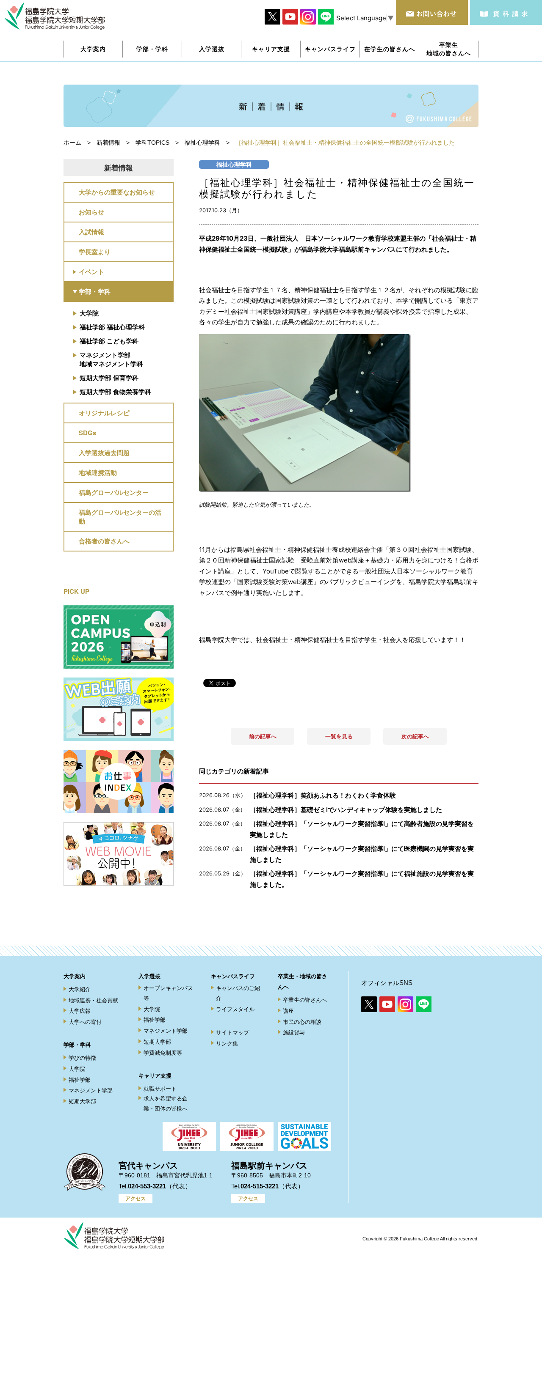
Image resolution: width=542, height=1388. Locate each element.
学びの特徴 (82, 1058)
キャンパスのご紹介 (238, 993)
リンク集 (227, 1043)
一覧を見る (339, 736)
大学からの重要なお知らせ (117, 192)
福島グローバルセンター (114, 492)
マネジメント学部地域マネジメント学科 (111, 359)
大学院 (89, 313)
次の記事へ (415, 736)
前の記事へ (263, 736)
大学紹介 (80, 989)
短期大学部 (82, 1101)
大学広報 (80, 1011)
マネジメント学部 (91, 1090)
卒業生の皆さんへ (305, 1000)
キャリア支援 (154, 1076)
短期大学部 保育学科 (109, 377)
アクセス (135, 1198)
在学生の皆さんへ (389, 48)
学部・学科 (95, 291)
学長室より (95, 251)
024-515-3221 (260, 1186)
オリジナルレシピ (104, 412)
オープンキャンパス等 (168, 993)
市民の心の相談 (302, 1022)
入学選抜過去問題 (104, 452)
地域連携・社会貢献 (93, 1000)
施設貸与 (294, 1032)
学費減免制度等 (163, 1053)
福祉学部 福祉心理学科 (112, 327)
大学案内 (75, 976)
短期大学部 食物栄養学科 (115, 391)
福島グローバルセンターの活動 (120, 516)
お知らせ (91, 212)
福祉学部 (80, 1080)
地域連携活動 (98, 472)
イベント (91, 271)
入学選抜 (149, 976)
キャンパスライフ (233, 976)
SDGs (87, 432)
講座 (288, 1011)
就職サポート (160, 1089)
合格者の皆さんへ (104, 541)
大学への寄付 (85, 1022)
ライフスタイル (235, 1009)
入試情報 (91, 231)
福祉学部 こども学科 (109, 341)
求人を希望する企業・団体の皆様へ (166, 1103)
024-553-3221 (147, 1186)
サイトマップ (232, 1032)
